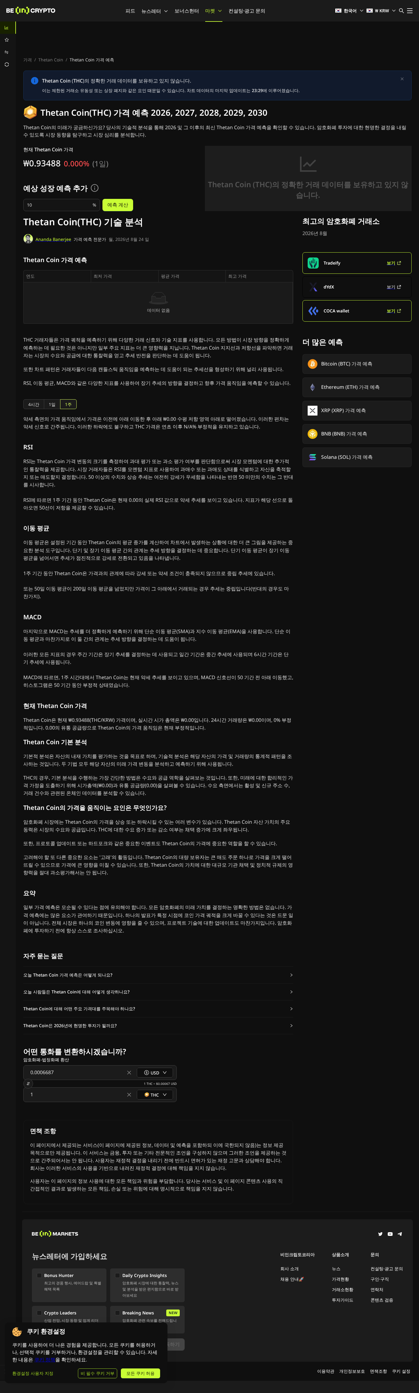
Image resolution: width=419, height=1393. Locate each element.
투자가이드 (342, 1300)
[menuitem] (8, 27)
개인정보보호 (352, 1371)
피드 (130, 10)
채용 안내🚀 (292, 1279)
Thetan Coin (50, 60)
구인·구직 (380, 1279)
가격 (27, 60)
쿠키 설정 (401, 1371)
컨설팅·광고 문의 (247, 10)
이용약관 (325, 1371)
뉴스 (336, 1268)
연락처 (377, 1289)
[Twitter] (380, 1234)
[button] (158, 975)
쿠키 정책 (44, 1359)
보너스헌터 (187, 10)
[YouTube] (390, 1234)
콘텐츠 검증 (382, 1300)
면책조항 (378, 1371)
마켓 (210, 10)
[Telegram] (400, 1234)
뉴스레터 (151, 11)
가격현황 (340, 1279)
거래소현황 (342, 1289)
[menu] (8, 46)
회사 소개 (289, 1268)
